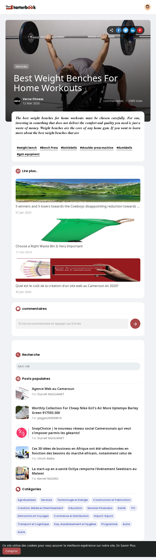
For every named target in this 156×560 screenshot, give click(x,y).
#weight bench (27, 148)
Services (21, 66)
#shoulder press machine (96, 148)
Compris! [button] (11, 551)
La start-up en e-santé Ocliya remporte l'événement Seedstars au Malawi (84, 471)
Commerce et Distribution (71, 516)
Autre (126, 524)
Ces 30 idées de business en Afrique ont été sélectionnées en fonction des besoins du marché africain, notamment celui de (82, 450)
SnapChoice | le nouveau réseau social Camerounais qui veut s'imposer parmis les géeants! (81, 430)
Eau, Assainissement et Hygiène (75, 524)
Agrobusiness (27, 500)
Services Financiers (99, 508)
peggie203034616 (49, 418)
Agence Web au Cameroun (53, 388)
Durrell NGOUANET (50, 394)
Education (75, 508)
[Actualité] (111, 30)
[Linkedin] (133, 30)
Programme (109, 524)
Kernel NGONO (47, 478)
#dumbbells (124, 148)
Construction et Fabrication (111, 500)
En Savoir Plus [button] (125, 545)
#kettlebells (69, 148)
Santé (122, 508)
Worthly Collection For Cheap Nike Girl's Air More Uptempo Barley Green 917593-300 (85, 410)
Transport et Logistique (33, 524)
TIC (133, 508)
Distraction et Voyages (33, 516)
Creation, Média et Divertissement (40, 508)
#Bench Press (49, 148)
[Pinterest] (140, 30)
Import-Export (103, 516)
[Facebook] (118, 30)
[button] (148, 7)
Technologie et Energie (72, 500)
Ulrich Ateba (45, 458)
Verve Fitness (33, 99)
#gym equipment (28, 154)
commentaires (113, 101)
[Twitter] (125, 30)
